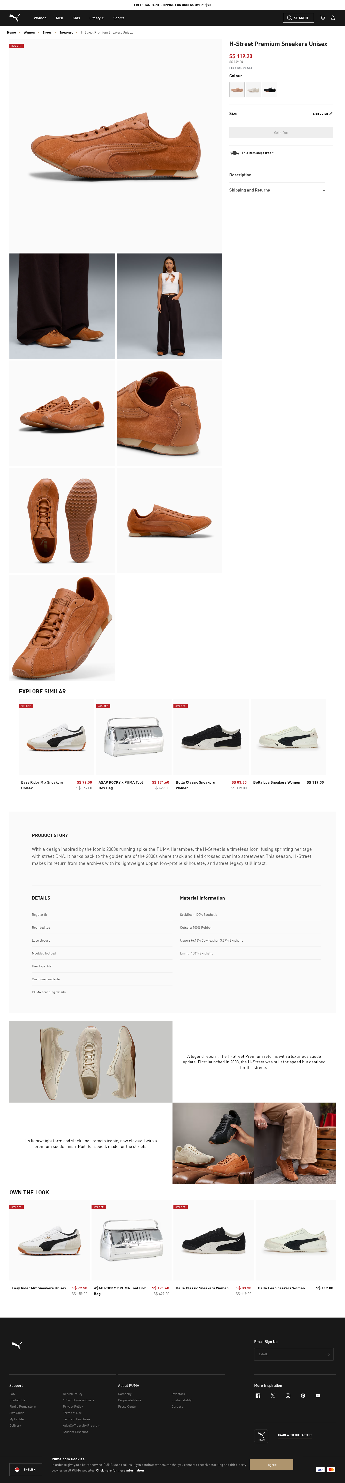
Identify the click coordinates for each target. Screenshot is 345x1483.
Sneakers (66, 32)
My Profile (16, 1419)
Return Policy (72, 1394)
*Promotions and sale (78, 1400)
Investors (178, 1394)
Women (29, 32)
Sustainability (182, 1400)
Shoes (47, 32)
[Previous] (26, 746)
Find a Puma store (22, 1406)
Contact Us (17, 1400)
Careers (177, 1406)
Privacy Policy (73, 1406)
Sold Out (281, 132)
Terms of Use (72, 1413)
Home (11, 32)
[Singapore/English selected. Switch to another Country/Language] (36, 1470)
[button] (237, 89)
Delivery (15, 1425)
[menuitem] (40, 18)
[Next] (318, 746)
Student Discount (75, 1432)
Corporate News (129, 1400)
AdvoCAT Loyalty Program (81, 1425)
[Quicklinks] (333, 18)
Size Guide (321, 113)
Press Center (127, 1406)
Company (124, 1394)
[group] (56, 746)
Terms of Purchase (76, 1419)
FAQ (12, 1394)
